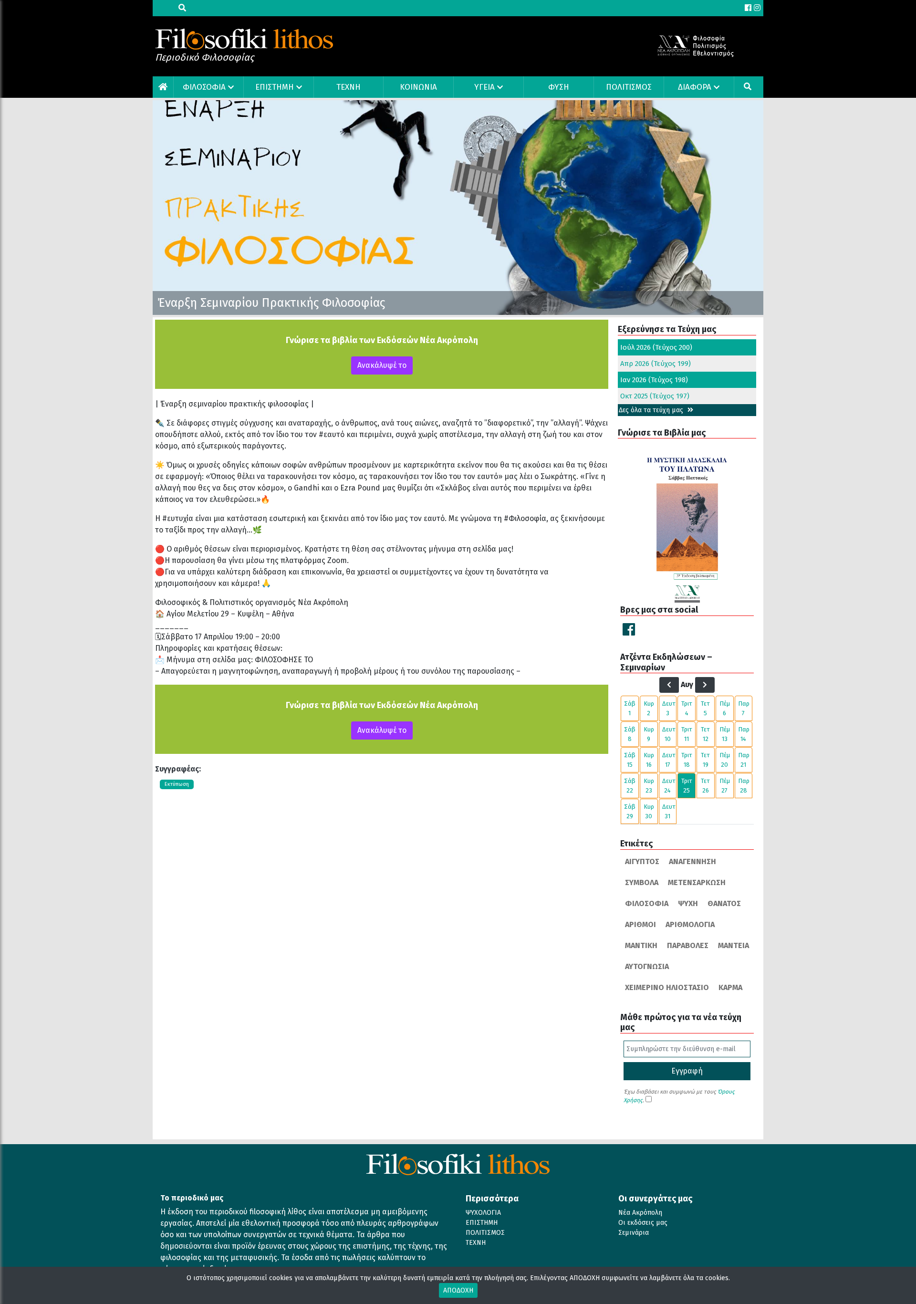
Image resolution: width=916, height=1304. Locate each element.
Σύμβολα (641, 882)
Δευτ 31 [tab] (669, 811)
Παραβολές (687, 945)
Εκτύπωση (177, 784)
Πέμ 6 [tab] (724, 708)
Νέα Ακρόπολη (640, 1213)
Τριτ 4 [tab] (686, 708)
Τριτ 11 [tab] (686, 734)
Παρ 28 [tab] (743, 785)
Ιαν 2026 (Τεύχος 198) (654, 380)
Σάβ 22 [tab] (629, 785)
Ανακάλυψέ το (381, 365)
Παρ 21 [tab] (743, 759)
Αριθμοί (640, 924)
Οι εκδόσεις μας (642, 1223)
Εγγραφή (687, 1070)
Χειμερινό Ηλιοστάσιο (667, 987)
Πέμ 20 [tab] (724, 759)
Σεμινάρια (633, 1233)
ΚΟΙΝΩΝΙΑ (418, 87)
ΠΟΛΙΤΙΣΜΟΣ (629, 87)
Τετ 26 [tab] (705, 785)
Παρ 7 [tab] (743, 708)
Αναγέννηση (692, 861)
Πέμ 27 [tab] (724, 785)
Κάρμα (730, 987)
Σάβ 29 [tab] (629, 811)
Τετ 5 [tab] (705, 708)
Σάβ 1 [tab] (629, 708)
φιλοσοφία (646, 903)
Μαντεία (733, 945)
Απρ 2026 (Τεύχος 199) (655, 363)
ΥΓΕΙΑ (484, 87)
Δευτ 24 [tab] (669, 785)
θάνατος (724, 903)
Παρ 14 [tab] (743, 734)
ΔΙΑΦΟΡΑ (694, 87)
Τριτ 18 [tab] (686, 759)
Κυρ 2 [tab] (649, 708)
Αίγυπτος (642, 861)
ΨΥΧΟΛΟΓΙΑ (483, 1213)
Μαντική (641, 945)
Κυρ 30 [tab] (649, 811)
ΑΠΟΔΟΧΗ (458, 1290)
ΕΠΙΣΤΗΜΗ (274, 87)
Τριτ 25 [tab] (686, 785)
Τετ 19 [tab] (705, 759)
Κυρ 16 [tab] (649, 759)
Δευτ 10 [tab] (669, 734)
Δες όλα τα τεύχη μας (652, 410)
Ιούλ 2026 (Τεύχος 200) (656, 347)
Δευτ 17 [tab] (669, 759)
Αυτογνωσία (647, 966)
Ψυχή (688, 903)
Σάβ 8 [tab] (629, 734)
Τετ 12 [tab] (705, 734)
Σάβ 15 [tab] (629, 759)
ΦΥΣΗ (558, 87)
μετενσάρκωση (697, 882)
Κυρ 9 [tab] (649, 734)
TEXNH (348, 87)
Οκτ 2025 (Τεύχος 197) (654, 396)
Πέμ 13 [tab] (724, 734)
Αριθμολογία (690, 924)
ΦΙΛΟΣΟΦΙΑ (204, 87)
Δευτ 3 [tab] (669, 708)
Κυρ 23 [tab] (649, 785)
